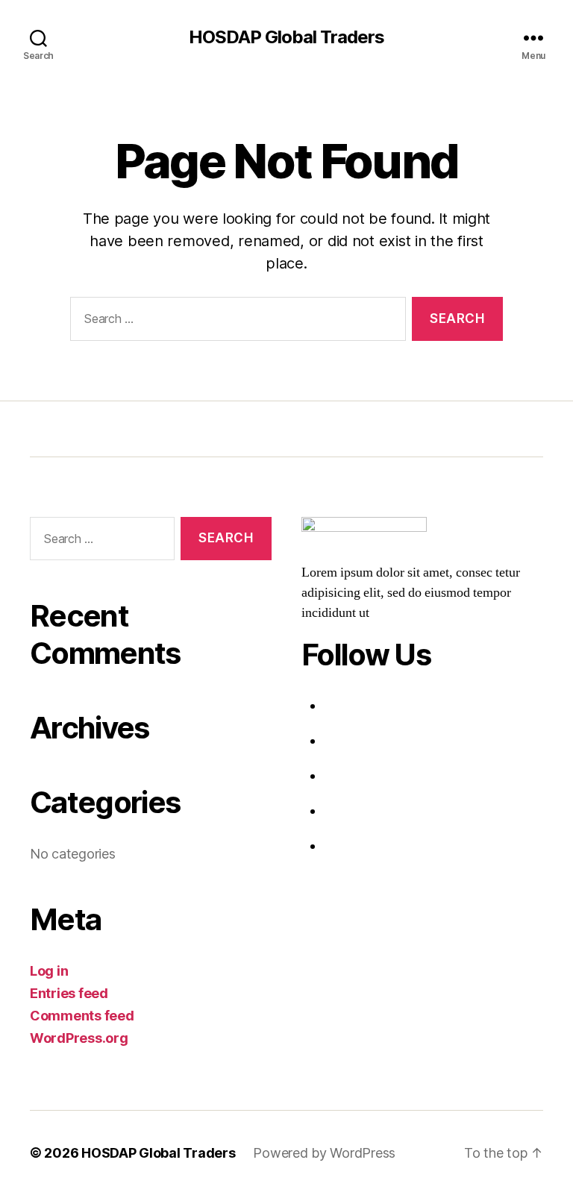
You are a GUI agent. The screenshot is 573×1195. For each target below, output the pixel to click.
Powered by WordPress (324, 1153)
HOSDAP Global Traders (286, 37)
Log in (49, 971)
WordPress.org (79, 1038)
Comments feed (82, 1015)
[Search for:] (235, 322)
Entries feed (69, 993)
